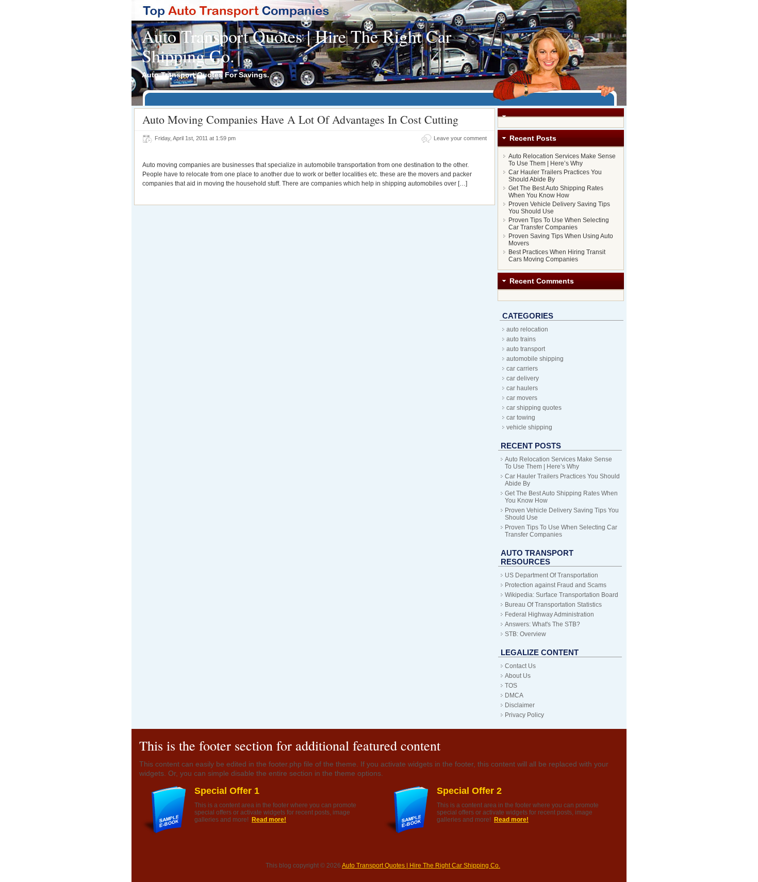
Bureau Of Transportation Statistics (553, 604)
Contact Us (520, 666)
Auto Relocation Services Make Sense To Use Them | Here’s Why (562, 160)
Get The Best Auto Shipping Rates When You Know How (555, 192)
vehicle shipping (529, 427)
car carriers (522, 368)
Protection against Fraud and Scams (555, 585)
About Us (518, 675)
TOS (511, 685)
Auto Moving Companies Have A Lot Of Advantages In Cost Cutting (300, 119)
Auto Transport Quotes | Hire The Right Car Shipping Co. (296, 46)
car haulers (522, 388)
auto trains (521, 339)
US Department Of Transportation (551, 575)
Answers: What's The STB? (542, 624)
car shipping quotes (534, 407)
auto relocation (527, 329)
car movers (521, 398)
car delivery (522, 378)
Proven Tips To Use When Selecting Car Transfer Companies (558, 224)
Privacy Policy (524, 715)
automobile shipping (535, 358)
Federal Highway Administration (549, 614)
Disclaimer (520, 705)
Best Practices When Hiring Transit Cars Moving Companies (556, 255)
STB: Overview (525, 634)
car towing (520, 417)
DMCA (514, 695)
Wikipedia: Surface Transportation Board (561, 594)
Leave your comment (460, 138)
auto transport (525, 349)
